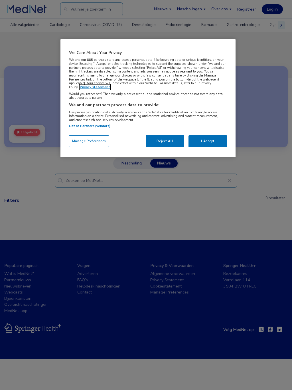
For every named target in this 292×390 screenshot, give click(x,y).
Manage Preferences (89, 141)
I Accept (207, 141)
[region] (148, 98)
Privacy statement (95, 87)
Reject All (165, 141)
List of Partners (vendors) (89, 126)
